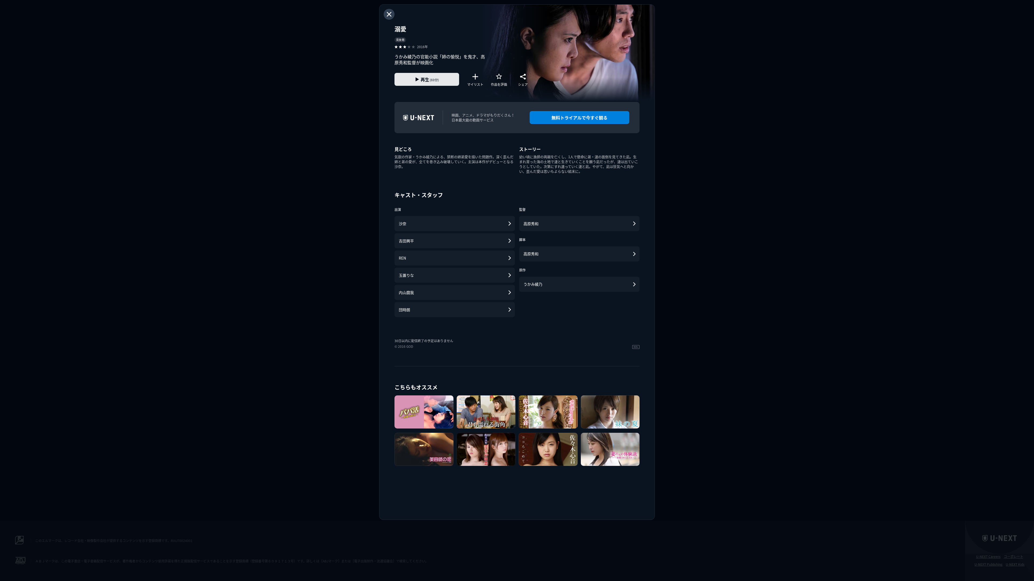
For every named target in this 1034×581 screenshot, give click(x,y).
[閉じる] (389, 14)
